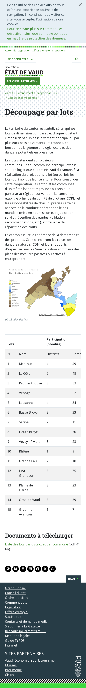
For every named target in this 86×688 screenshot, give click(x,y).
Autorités (10, 50)
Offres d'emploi (41, 50)
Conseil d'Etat (15, 593)
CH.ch (9, 675)
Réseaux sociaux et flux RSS (25, 631)
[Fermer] (80, 4)
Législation (24, 50)
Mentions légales (17, 636)
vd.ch (8, 93)
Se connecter (18, 59)
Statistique (13, 617)
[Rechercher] (76, 59)
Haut (72, 579)
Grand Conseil (15, 588)
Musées (11, 665)
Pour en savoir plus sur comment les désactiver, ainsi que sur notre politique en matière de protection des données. (37, 34)
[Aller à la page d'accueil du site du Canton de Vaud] (43, 71)
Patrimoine (13, 670)
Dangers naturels (46, 93)
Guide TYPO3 (15, 640)
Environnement (24, 93)
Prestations (59, 50)
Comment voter (17, 602)
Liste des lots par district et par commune (36, 544)
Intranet (11, 645)
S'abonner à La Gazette (22, 626)
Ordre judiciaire (17, 597)
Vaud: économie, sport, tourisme (30, 660)
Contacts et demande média (26, 621)
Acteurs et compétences (22, 97)
